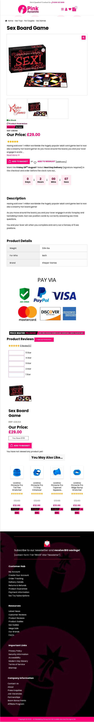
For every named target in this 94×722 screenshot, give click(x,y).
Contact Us (13, 683)
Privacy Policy (15, 650)
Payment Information (19, 592)
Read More (12, 155)
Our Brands (14, 631)
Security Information (18, 654)
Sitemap (13, 667)
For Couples (29, 21)
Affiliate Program (16, 704)
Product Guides (16, 621)
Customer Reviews (17, 614)
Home (10, 21)
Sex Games (41, 21)
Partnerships (14, 697)
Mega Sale (13, 628)
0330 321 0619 (58, 2)
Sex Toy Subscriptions (19, 595)
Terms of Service (17, 664)
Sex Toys (19, 21)
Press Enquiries (15, 690)
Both (44, 255)
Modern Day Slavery (18, 661)
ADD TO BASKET (20, 161)
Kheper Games (49, 262)
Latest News (14, 611)
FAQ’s (11, 635)
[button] (84, 38)
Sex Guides (14, 624)
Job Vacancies (15, 693)
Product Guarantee (17, 123)
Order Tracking (16, 578)
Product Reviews (16, 618)
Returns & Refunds (17, 585)
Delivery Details (16, 582)
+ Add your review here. (44, 340)
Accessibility (14, 657)
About (11, 687)
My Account (14, 571)
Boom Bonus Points (17, 700)
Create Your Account (19, 575)
